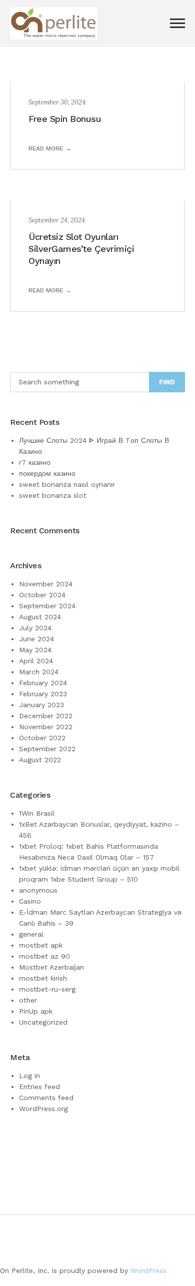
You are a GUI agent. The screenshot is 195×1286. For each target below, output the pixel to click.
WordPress (148, 1271)
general (31, 934)
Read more (45, 148)
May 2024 (35, 650)
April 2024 (36, 661)
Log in (29, 1076)
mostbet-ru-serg (47, 989)
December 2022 (45, 716)
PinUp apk (35, 1011)
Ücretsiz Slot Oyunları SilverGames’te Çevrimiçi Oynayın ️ (81, 248)
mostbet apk (40, 945)
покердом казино (47, 473)
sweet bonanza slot (52, 495)
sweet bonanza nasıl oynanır (67, 484)
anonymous (38, 890)
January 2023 (41, 705)
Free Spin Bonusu (64, 118)
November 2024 (45, 584)
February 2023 (43, 694)
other (28, 1000)
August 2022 (40, 760)
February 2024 (43, 683)
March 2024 (38, 672)
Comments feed (46, 1098)
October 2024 (42, 595)
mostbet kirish (43, 978)
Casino (30, 901)
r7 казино (34, 462)
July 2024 (35, 628)
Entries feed (39, 1087)
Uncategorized (43, 1022)
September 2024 (47, 606)
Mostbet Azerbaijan (51, 967)
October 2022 (42, 738)
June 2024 (36, 639)
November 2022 (45, 727)
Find (167, 382)
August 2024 (40, 617)
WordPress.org (43, 1109)
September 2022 (47, 749)
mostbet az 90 (44, 956)
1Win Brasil (36, 813)
